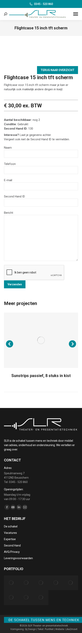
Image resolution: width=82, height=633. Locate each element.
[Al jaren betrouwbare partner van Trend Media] (41, 582)
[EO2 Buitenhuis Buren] (11, 582)
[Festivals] (41, 597)
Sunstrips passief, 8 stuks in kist (41, 375)
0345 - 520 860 (43, 4)
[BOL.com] (26, 582)
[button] (9, 343)
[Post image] (41, 340)
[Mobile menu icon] (75, 14)
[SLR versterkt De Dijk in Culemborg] (55, 582)
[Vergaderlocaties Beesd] (11, 597)
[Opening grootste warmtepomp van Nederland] (70, 582)
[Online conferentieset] (26, 597)
